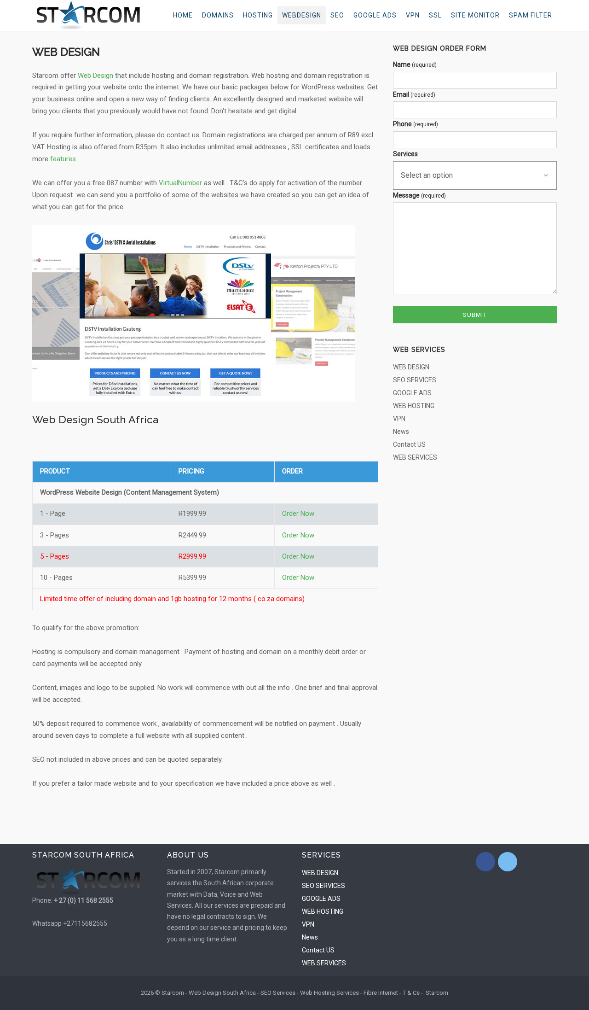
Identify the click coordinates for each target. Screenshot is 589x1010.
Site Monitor (475, 15)
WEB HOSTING (413, 405)
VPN (413, 15)
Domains (218, 15)
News (401, 431)
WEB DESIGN (411, 367)
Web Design (95, 75)
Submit (475, 314)
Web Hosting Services (329, 992)
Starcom (437, 992)
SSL (435, 15)
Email (414, 94)
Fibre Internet (381, 992)
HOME (183, 15)
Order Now (298, 513)
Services (405, 154)
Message (419, 195)
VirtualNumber (180, 183)
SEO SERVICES (414, 380)
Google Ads (375, 15)
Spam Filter (530, 15)
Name (415, 64)
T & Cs (411, 992)
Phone (415, 124)
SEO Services (277, 992)
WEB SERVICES (415, 457)
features (64, 159)
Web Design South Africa (222, 992)
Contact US (409, 444)
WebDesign (301, 15)
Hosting (258, 15)
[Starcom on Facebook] (485, 861)
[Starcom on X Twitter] (507, 861)
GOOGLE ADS (412, 393)
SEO (337, 15)
